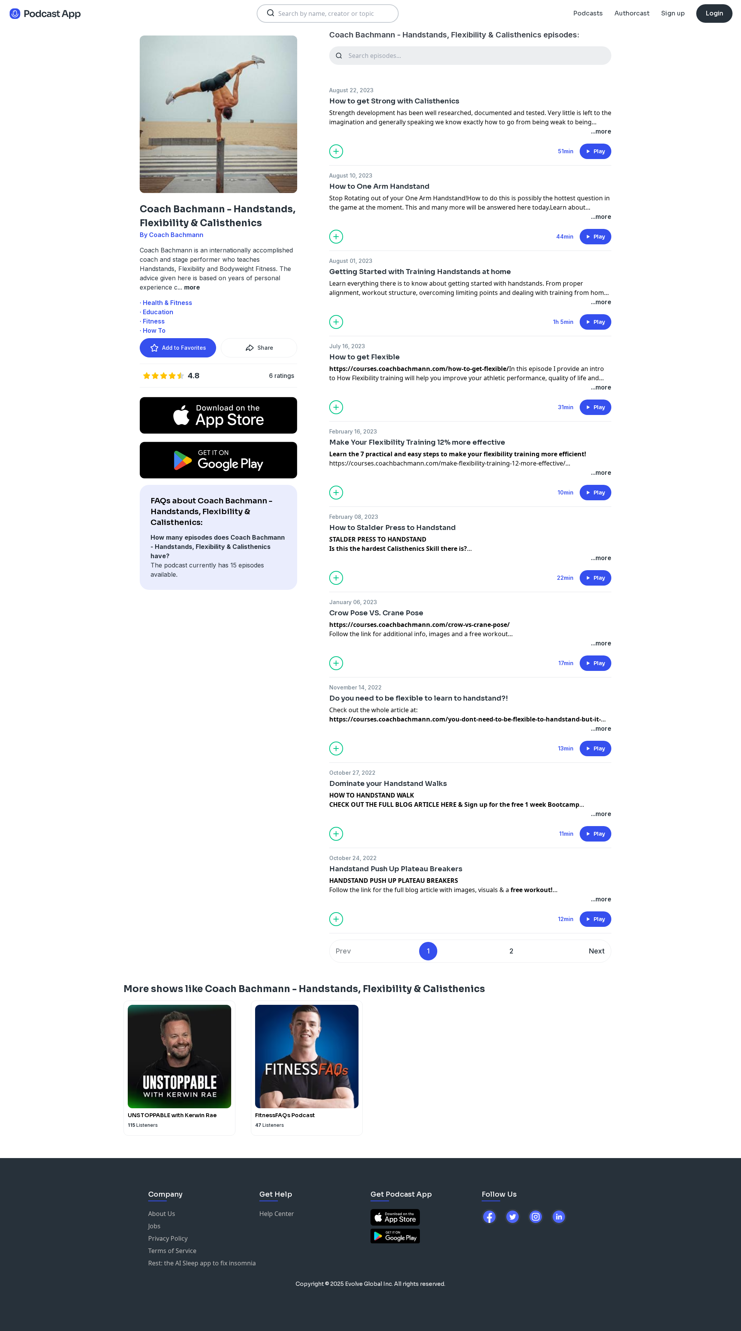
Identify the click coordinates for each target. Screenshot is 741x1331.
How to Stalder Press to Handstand (392, 527)
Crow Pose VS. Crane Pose (376, 613)
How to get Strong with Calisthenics (394, 101)
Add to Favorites (184, 347)
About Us (161, 1213)
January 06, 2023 (353, 602)
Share (265, 347)
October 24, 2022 (353, 858)
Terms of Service (172, 1250)
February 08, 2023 (353, 516)
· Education (156, 312)
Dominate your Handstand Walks (388, 783)
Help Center (276, 1213)
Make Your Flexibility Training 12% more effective (417, 442)
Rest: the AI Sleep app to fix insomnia (202, 1263)
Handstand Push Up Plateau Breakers (395, 869)
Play (599, 151)
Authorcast (632, 13)
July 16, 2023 (347, 346)
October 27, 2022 (352, 772)
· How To (153, 330)
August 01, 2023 (350, 260)
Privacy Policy (168, 1238)
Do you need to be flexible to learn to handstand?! (418, 698)
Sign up (673, 13)
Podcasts (588, 13)
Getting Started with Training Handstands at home (420, 272)
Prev (343, 951)
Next (597, 951)
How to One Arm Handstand (379, 186)
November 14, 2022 (355, 687)
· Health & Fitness (166, 303)
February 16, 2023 (353, 431)
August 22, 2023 (351, 90)
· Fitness (152, 321)
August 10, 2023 (350, 175)
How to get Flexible (364, 357)
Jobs (154, 1226)
